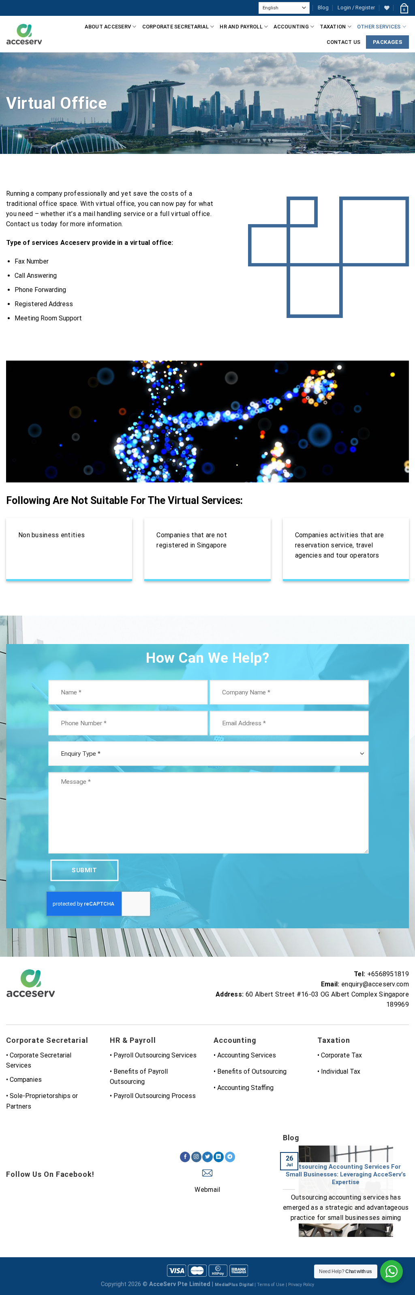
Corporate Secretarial (175, 27)
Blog (323, 7)
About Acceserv (108, 27)
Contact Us (344, 42)
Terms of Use (271, 1284)
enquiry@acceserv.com (375, 984)
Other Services (379, 27)
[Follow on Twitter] (207, 1157)
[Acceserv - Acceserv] (24, 34)
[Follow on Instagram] (196, 1157)
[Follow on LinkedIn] (219, 1157)
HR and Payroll (241, 27)
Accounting (291, 27)
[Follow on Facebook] (185, 1157)
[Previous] (281, 1196)
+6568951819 (388, 974)
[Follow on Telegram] (230, 1157)
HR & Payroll (133, 1040)
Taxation (333, 27)
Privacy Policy (301, 1284)
